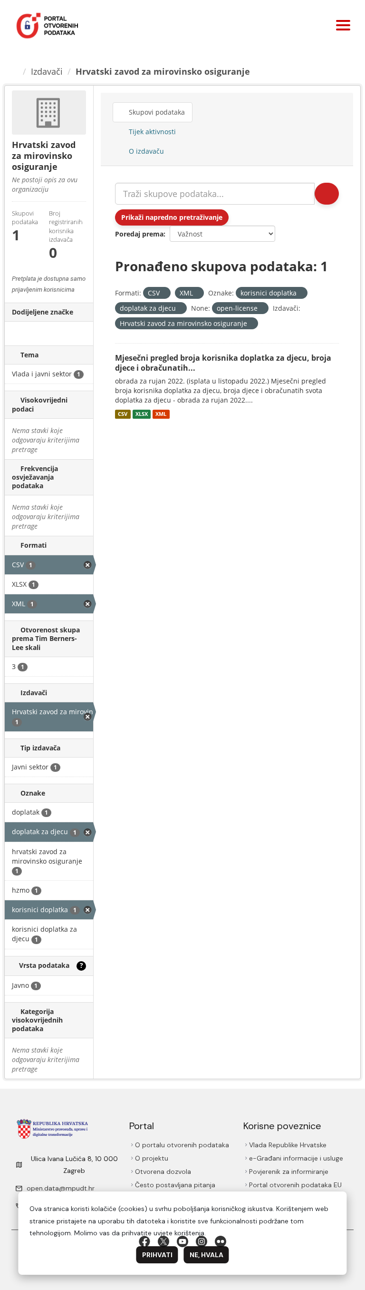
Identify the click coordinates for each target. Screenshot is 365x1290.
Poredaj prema (139, 233)
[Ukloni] (164, 293)
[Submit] (327, 194)
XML (160, 414)
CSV (122, 414)
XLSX (141, 414)
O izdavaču (145, 151)
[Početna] (14, 71)
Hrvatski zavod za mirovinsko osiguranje (163, 71)
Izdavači (47, 71)
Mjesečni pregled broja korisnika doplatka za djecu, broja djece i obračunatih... (223, 363)
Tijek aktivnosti (151, 131)
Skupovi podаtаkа (156, 112)
